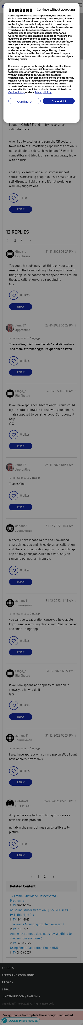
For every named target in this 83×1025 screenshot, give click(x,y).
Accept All (59, 101)
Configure (24, 101)
